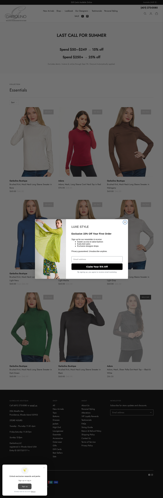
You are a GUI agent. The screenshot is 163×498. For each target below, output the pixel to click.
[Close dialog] (125, 222)
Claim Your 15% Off (97, 266)
